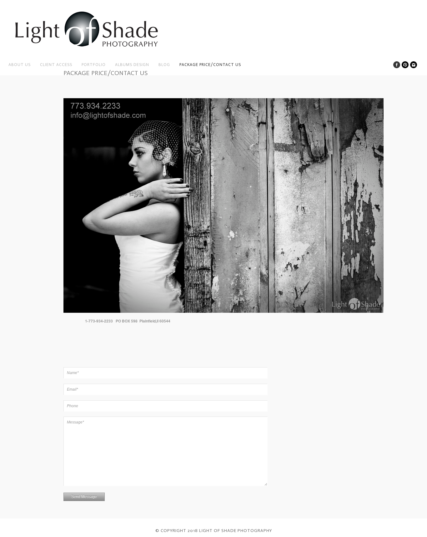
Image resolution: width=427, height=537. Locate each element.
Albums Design (132, 64)
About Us (19, 64)
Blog (164, 64)
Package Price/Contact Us (210, 64)
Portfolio (94, 64)
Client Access (56, 64)
